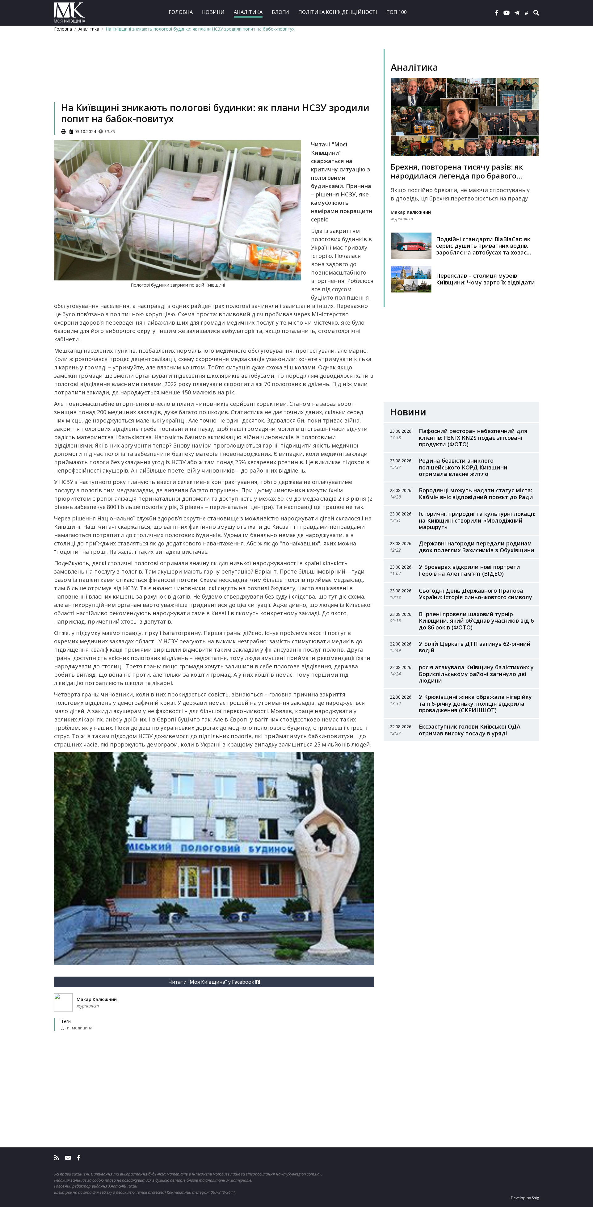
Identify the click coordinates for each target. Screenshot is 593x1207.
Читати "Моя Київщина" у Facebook (211, 981)
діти (65, 1028)
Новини (213, 12)
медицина (82, 1028)
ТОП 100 (396, 12)
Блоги (280, 12)
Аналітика (248, 12)
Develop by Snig (525, 1198)
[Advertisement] (214, 76)
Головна (181, 12)
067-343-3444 (223, 1192)
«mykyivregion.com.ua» (301, 1174)
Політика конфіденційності (337, 12)
